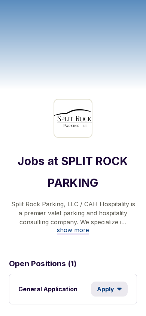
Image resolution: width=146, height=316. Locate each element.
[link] (73, 230)
